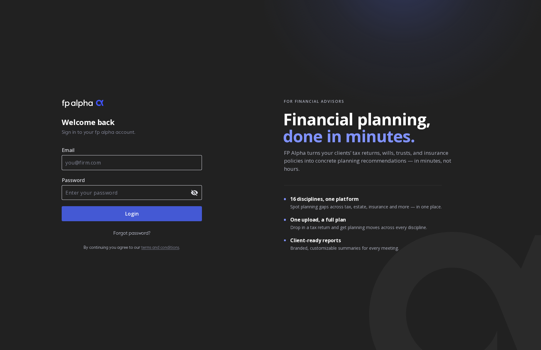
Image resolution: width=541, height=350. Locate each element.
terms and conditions (160, 248)
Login (132, 213)
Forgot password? (132, 233)
